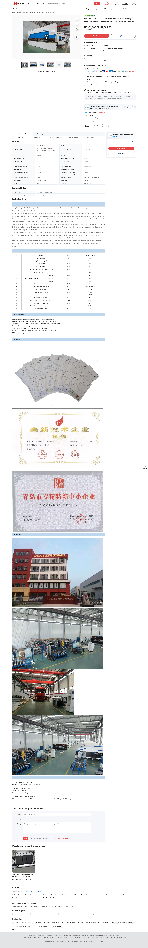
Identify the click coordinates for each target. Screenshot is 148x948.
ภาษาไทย (102, 937)
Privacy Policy (99, 941)
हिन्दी (97, 937)
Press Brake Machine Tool (43, 926)
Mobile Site (111, 935)
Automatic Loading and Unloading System (116, 895)
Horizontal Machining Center (89, 914)
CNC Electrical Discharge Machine (70, 914)
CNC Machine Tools (50, 12)
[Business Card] (133, 141)
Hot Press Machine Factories (75, 922)
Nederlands (77, 937)
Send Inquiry (97, 36)
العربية (83, 937)
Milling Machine (36, 914)
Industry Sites (85, 935)
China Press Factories (58, 922)
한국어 (87, 937)
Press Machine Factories (42, 922)
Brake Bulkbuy (57, 926)
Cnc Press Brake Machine (93, 922)
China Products (40, 935)
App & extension (114, 9)
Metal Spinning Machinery (50, 914)
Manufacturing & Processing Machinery (26, 12)
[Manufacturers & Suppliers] (21, 3)
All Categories (18, 9)
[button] (99, 137)
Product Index (103, 935)
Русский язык (59, 937)
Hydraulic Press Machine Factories (23, 922)
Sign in (134, 4)
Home (13, 12)
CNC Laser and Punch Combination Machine (55, 895)
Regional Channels (94, 935)
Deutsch (71, 937)
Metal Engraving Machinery (21, 914)
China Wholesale (67, 935)
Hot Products (32, 935)
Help (105, 9)
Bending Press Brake (108, 922)
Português (45, 937)
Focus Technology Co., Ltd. (63, 941)
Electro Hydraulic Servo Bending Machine (23, 898)
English (34, 937)
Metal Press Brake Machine (125, 922)
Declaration (91, 941)
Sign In (87, 126)
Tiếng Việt (113, 937)
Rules (134, 9)
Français (52, 937)
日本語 (92, 937)
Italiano (65, 937)
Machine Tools (40, 12)
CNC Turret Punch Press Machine (21, 895)
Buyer (96, 9)
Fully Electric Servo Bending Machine (52, 898)
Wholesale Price (76, 935)
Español (39, 937)
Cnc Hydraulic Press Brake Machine (23, 926)
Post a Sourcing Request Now (60, 838)
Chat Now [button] (124, 36)
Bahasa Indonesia (121, 937)
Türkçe (107, 937)
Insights (117, 935)
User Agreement (83, 941)
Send (25, 838)
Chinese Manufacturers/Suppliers (53, 935)
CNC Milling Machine (106, 914)
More (13, 929)
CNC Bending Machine (80, 895)
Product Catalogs (36, 891)
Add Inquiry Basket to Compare (47, 72)
